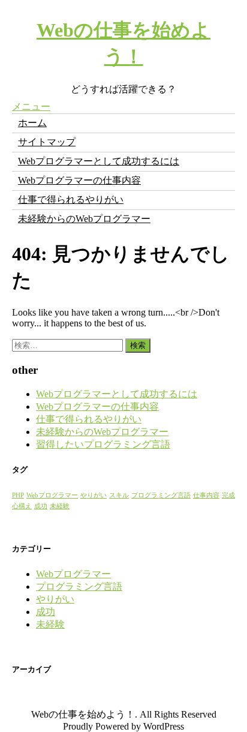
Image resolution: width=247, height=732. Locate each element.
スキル (119, 495)
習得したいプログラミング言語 (103, 444)
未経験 (60, 506)
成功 (40, 506)
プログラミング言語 (161, 495)
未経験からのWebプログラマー (84, 219)
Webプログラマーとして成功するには (98, 161)
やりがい (93, 495)
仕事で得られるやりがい (70, 199)
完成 (228, 495)
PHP (18, 495)
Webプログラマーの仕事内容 (79, 180)
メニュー (31, 106)
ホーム (32, 123)
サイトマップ (47, 142)
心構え (22, 506)
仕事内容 (206, 495)
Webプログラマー (52, 495)
